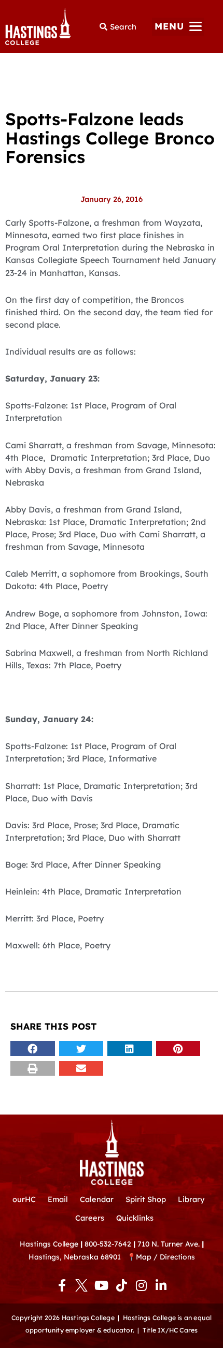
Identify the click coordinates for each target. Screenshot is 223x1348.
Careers (89, 1218)
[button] (178, 27)
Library (191, 1199)
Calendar (97, 1199)
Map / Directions (165, 1256)
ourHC (24, 1199)
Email (58, 1199)
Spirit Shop (146, 1199)
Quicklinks (135, 1218)
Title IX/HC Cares (170, 1330)
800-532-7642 (108, 1243)
